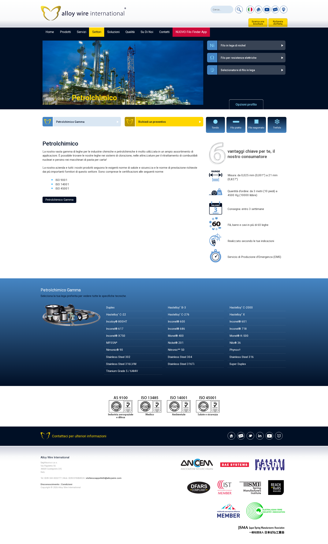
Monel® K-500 (238, 335)
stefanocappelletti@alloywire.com (103, 478)
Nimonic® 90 (114, 349)
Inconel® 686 (176, 328)
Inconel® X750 (115, 335)
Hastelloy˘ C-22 (116, 314)
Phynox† (234, 349)
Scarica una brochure (258, 22)
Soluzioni (113, 32)
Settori (96, 32)
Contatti (164, 32)
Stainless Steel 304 (180, 357)
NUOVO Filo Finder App (191, 32)
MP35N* (111, 342)
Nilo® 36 (235, 342)
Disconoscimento (50, 484)
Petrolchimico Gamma (59, 199)
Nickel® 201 (176, 342)
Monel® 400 (176, 335)
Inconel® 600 (176, 321)
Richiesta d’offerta (278, 22)
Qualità (130, 32)
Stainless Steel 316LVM (121, 364)
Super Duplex (237, 364)
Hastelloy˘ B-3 (177, 307)
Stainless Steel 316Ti (181, 364)
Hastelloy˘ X (237, 314)
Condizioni (66, 484)
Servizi (81, 32)
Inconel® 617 (114, 328)
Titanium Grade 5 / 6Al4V (122, 371)
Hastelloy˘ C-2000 (241, 307)
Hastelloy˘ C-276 (178, 314)
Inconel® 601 (238, 321)
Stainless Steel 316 (241, 357)
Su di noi (147, 32)
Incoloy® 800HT (116, 321)
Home (50, 32)
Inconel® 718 (238, 328)
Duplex (110, 307)
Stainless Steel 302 (118, 357)
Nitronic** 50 (176, 349)
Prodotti (65, 32)
